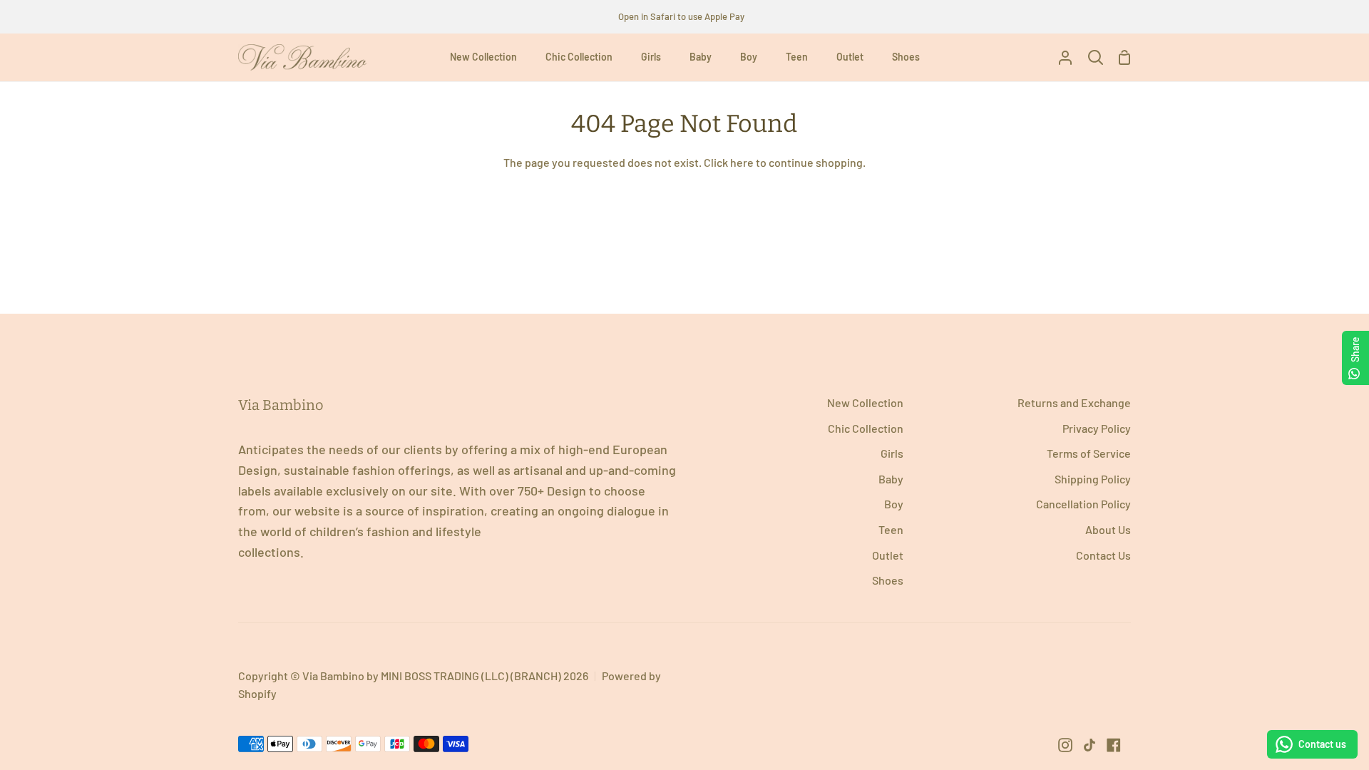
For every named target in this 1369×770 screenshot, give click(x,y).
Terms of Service (1089, 453)
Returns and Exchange (1074, 402)
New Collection (865, 402)
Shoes (887, 580)
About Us (1108, 529)
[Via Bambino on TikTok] (1089, 745)
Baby (890, 479)
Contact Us (1103, 555)
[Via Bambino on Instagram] (1065, 745)
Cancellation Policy (1083, 503)
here (742, 162)
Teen (890, 529)
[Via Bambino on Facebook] (1114, 745)
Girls (892, 453)
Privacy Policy (1096, 428)
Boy (893, 503)
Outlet (887, 555)
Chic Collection (865, 428)
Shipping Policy (1093, 479)
